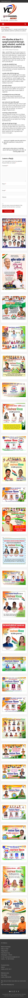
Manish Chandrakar (14, 49)
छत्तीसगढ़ (4, 37)
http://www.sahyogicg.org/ (7, 984)
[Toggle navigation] (3, 24)
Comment (5, 165)
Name (4, 184)
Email (4, 190)
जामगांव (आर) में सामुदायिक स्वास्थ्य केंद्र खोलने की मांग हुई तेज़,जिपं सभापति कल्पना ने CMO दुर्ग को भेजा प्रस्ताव (15, 142)
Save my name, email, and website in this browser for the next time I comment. (12, 206)
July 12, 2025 (5, 49)
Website (4, 197)
